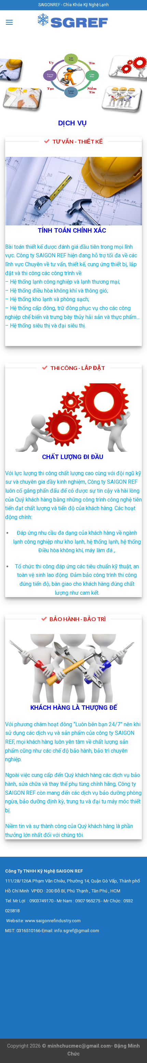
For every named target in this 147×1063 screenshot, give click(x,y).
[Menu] (9, 22)
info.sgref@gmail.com (76, 930)
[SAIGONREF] (73, 22)
